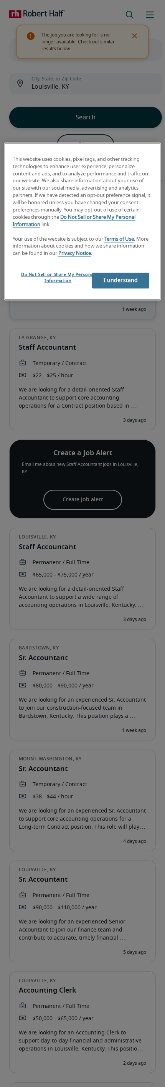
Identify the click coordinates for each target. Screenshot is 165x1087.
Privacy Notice (74, 253)
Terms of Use (119, 238)
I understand (121, 280)
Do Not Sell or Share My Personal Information (58, 278)
